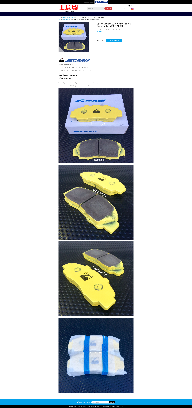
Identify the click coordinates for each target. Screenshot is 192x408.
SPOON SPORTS (101, 14)
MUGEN (113, 14)
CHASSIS (70, 14)
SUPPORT (123, 6)
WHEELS (83, 14)
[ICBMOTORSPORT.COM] (68, 8)
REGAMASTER (125, 14)
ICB (108, 14)
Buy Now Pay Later (88, 2)
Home (59, 17)
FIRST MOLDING (91, 14)
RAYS (118, 14)
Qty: (98, 40)
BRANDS (77, 14)
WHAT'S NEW (63, 14)
